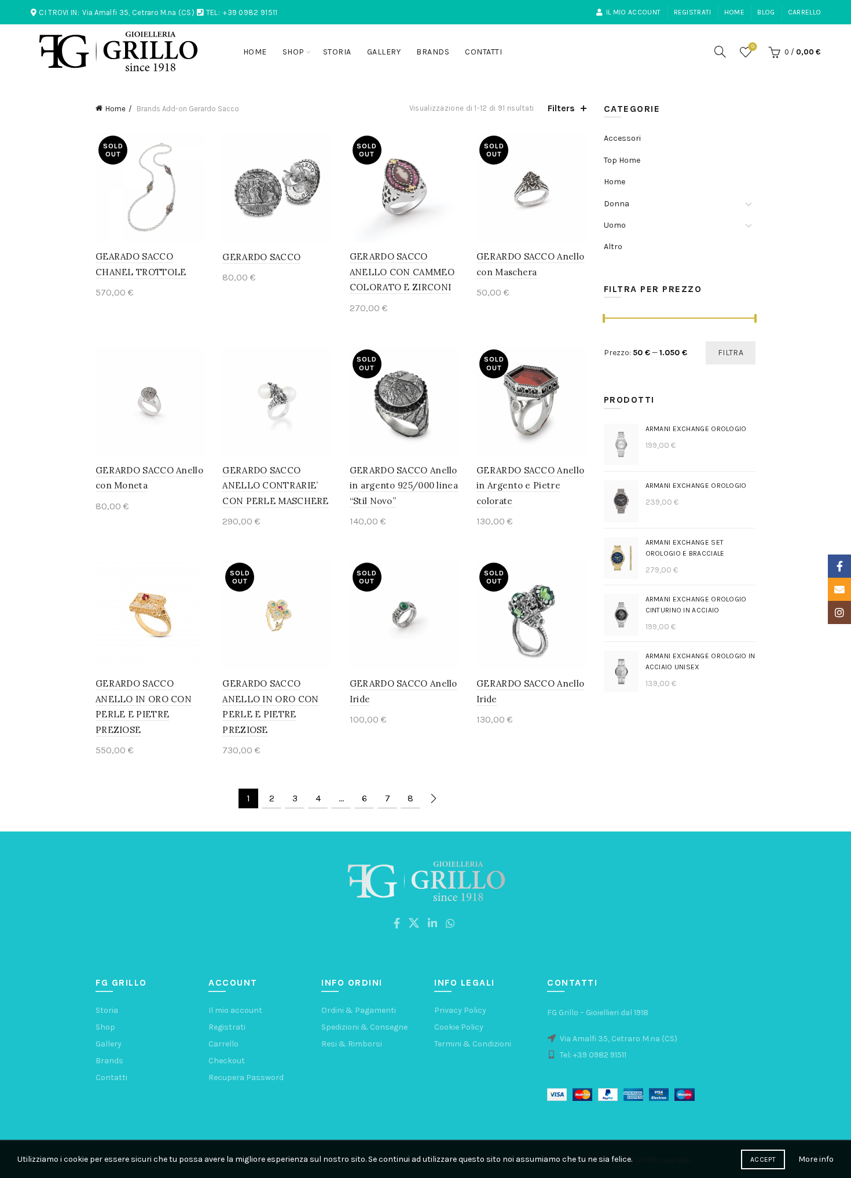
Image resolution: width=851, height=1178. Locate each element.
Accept (763, 1159)
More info (816, 1159)
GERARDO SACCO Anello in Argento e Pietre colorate (530, 485)
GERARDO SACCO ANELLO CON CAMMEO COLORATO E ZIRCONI (402, 272)
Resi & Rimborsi (351, 1044)
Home (734, 12)
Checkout (226, 1061)
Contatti (483, 52)
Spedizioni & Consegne (364, 1027)
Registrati (692, 12)
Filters (561, 108)
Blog (766, 12)
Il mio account (235, 1010)
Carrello (804, 12)
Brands (432, 52)
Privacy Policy (460, 1010)
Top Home (622, 160)
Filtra (730, 353)
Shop (294, 52)
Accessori (622, 138)
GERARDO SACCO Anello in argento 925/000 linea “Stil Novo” (404, 485)
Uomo (615, 225)
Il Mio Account (633, 12)
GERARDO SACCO (261, 256)
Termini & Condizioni (472, 1044)
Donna (616, 204)
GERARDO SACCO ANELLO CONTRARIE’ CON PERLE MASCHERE (275, 485)
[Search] (720, 51)
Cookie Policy (458, 1027)
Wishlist (752, 46)
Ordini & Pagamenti (358, 1010)
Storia (337, 52)
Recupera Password (246, 1077)
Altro (613, 246)
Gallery (384, 52)
